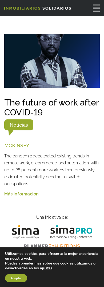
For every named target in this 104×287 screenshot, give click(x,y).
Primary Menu (96, 8)
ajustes (46, 268)
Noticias (19, 125)
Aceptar (16, 278)
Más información (21, 194)
